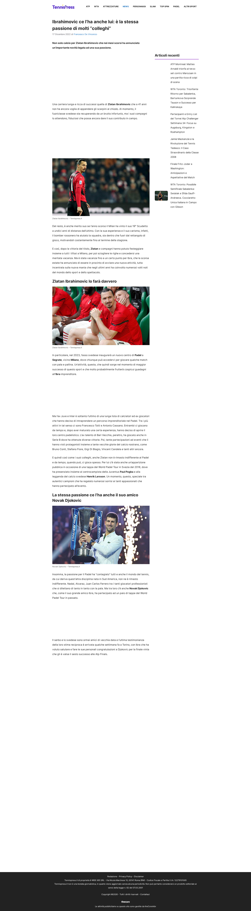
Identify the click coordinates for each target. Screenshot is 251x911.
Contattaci (145, 894)
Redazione (112, 876)
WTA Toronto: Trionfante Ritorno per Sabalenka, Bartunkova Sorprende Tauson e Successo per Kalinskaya (184, 98)
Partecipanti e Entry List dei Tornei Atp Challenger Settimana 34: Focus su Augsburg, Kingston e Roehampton (184, 123)
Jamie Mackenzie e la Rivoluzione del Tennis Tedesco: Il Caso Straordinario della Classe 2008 (184, 148)
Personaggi (139, 6)
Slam (153, 6)
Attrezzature (111, 6)
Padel (176, 6)
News (126, 6)
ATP (88, 6)
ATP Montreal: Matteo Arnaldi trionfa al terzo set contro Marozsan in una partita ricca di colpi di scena (183, 73)
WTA (96, 6)
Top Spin (164, 6)
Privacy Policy (125, 876)
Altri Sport (190, 6)
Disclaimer (139, 876)
